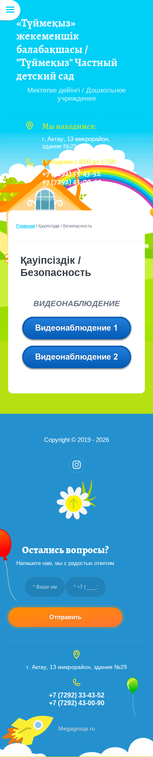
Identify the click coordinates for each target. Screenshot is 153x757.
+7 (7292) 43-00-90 (72, 181)
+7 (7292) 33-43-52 (71, 173)
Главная (25, 225)
